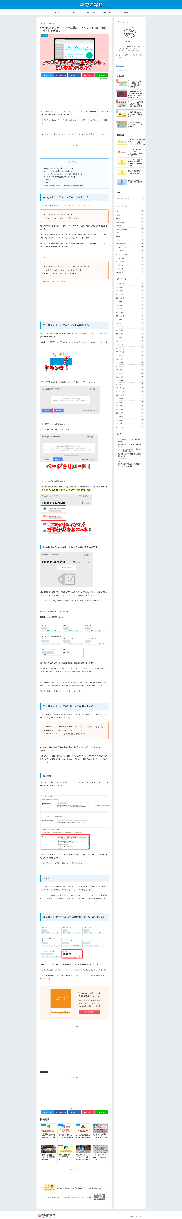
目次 (71, 162)
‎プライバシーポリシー (123, 70)
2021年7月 (129, 323)
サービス (44, 1072)
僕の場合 (48, 180)
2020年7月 (129, 366)
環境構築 (130, 272)
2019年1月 (129, 427)
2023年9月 (129, 301)
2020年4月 (129, 373)
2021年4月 (129, 334)
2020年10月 (129, 355)
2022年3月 (129, 312)
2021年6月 (129, 327)
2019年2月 (129, 424)
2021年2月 (129, 341)
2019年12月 (129, 388)
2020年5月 (129, 370)
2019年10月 (129, 395)
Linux (130, 225)
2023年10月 (129, 298)
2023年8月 (129, 305)
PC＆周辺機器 (130, 229)
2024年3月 (129, 291)
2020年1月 (129, 384)
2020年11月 (129, 352)
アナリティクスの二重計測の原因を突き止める (59, 177)
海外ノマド (130, 269)
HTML (130, 218)
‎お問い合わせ (120, 66)
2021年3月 (129, 337)
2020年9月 (129, 359)
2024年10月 (129, 283)
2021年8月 (129, 319)
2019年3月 (129, 420)
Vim (130, 240)
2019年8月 (129, 402)
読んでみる (89, 1012)
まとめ (46, 182)
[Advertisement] (74, 94)
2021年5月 (129, 330)
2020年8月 (129, 363)
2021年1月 (129, 345)
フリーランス (130, 258)
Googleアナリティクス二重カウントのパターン (60, 168)
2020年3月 (129, 377)
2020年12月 (129, 348)
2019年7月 (129, 406)
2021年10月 (129, 316)
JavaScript (130, 222)
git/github (130, 215)
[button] (141, 199)
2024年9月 (129, 287)
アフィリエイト (130, 247)
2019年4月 (129, 416)
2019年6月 (129, 409)
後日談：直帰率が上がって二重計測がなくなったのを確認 (63, 185)
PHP (130, 236)
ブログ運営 (130, 261)
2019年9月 (129, 398)
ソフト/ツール (130, 254)
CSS (130, 211)
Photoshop (130, 233)
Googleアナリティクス (49, 611)
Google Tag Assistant (87, 333)
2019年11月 (129, 391)
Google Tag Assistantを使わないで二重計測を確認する (64, 174)
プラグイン (130, 265)
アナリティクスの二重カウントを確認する (58, 171)
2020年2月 (129, 380)
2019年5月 (129, 413)
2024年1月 (129, 294)
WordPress (130, 243)
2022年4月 (129, 309)
